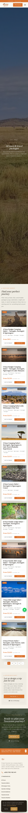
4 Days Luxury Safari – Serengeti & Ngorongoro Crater (12, 486)
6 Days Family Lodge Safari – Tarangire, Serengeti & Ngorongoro (13, 524)
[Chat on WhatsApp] (25, 610)
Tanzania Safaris (5, 783)
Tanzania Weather (5, 797)
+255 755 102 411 (10, 772)
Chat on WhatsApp (14, 700)
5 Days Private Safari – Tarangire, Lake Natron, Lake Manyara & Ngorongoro (14, 643)
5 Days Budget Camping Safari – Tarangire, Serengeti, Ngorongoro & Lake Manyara (14, 369)
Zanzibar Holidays (5, 789)
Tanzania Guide (5, 794)
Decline (6, 808)
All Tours (3, 780)
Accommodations (5, 791)
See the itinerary (8, 343)
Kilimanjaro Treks (5, 786)
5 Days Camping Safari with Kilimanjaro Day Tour (13, 407)
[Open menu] (25, 4)
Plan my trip (18, 4)
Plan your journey (18, 1)
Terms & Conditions (11, 805)
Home (11, 139)
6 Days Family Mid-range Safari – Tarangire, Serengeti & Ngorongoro (13, 563)
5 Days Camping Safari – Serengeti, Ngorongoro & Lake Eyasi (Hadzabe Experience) (12, 446)
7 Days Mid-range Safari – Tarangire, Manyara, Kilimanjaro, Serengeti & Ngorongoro (12, 603)
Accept (14, 808)
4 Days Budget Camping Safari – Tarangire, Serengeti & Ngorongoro (13, 331)
